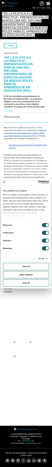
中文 (48, 8)
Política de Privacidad (15, 453)
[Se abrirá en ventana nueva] (18, 331)
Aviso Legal (26, 455)
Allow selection (26, 275)
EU (34, 8)
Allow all (26, 266)
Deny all (26, 283)
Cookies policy (18, 216)
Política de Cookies (38, 453)
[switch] (45, 233)
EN (43, 8)
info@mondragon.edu (33, 443)
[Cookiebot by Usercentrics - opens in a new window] (38, 182)
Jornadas (8, 292)
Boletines (8, 288)
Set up (41, 258)
